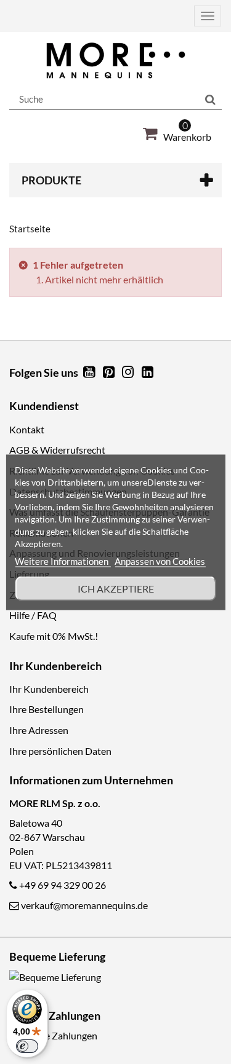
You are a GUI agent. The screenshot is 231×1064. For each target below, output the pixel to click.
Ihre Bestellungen (46, 709)
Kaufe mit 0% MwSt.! (53, 636)
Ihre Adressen (38, 730)
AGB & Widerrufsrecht (57, 449)
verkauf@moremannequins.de (84, 905)
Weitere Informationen (62, 560)
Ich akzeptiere (116, 588)
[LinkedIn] (147, 373)
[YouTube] (90, 373)
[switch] (27, 1046)
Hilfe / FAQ (33, 615)
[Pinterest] (110, 373)
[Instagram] (129, 373)
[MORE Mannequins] (115, 60)
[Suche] (210, 99)
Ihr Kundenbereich (49, 689)
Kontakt (26, 429)
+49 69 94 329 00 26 (62, 885)
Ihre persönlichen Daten (60, 751)
